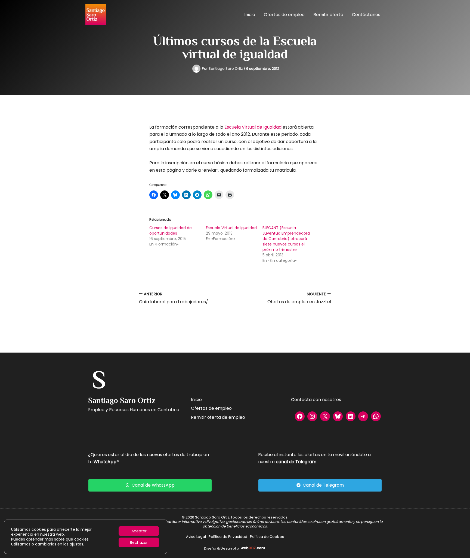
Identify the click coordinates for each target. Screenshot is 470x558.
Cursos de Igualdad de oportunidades (170, 230)
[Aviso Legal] (196, 537)
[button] (150, 485)
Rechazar (139, 542)
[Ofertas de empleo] (211, 408)
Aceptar (139, 531)
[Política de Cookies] (267, 537)
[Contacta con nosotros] (316, 399)
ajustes (76, 544)
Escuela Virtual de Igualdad (253, 127)
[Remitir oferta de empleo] (218, 417)
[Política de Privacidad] (228, 537)
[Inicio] (196, 399)
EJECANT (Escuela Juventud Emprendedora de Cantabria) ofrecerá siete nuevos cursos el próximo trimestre (286, 238)
